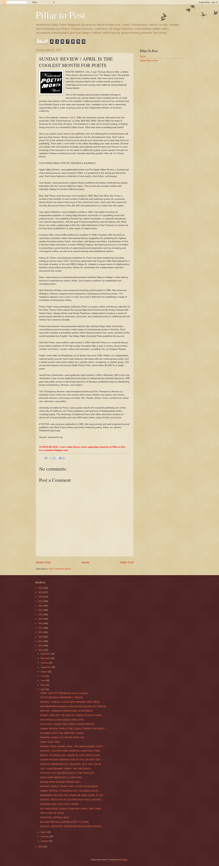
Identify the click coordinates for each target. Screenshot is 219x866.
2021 (40, 610)
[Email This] (51, 458)
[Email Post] (45, 458)
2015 (40, 637)
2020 (40, 614)
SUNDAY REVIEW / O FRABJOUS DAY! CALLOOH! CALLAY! (69, 791)
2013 (40, 645)
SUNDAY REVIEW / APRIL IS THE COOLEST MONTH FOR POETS (72, 728)
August (44, 671)
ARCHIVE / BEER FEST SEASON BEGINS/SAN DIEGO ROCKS (71, 826)
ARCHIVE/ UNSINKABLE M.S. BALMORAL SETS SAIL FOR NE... (71, 764)
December (46, 654)
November (46, 658)
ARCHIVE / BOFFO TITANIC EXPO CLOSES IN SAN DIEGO (69, 786)
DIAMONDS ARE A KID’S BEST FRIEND (59, 804)
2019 (40, 619)
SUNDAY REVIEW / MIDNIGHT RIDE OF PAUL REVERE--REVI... (71, 759)
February (45, 836)
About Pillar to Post (149, 60)
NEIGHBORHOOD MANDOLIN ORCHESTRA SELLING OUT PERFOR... (74, 706)
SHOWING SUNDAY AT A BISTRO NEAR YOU (62, 737)
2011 (40, 846)
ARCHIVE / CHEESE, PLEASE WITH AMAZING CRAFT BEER (70, 702)
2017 (40, 628)
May (43, 685)
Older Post (127, 562)
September (46, 667)
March (44, 832)
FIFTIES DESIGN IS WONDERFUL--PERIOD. (61, 697)
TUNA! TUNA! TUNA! (50, 742)
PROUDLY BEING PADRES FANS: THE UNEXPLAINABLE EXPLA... (72, 746)
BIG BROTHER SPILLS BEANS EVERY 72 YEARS (64, 822)
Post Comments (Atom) (60, 569)
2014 (40, 641)
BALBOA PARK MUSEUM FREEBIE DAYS (60, 782)
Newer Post (43, 562)
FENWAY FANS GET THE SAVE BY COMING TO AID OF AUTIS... (71, 715)
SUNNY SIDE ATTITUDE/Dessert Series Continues (64, 693)
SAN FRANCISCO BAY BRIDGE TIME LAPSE (62, 720)
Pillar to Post (60, 14)
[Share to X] (57, 458)
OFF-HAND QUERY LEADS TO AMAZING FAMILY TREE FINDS (70, 809)
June (43, 680)
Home (85, 562)
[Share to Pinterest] (63, 458)
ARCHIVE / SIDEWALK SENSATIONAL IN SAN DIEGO (66, 711)
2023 (40, 601)
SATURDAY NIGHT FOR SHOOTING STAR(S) (62, 733)
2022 (40, 606)
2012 (40, 650)
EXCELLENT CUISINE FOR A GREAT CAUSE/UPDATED (67, 724)
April (43, 689)
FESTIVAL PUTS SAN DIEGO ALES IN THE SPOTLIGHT (67, 773)
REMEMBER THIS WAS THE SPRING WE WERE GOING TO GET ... (73, 795)
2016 (40, 632)
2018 (40, 623)
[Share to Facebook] (60, 458)
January (45, 841)
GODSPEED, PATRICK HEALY (54, 817)
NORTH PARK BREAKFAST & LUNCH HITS (61, 777)
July (43, 676)
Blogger (123, 859)
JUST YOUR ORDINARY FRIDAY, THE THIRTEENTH (65, 768)
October (45, 663)
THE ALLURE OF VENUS (52, 813)
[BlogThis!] (54, 458)
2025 (40, 592)
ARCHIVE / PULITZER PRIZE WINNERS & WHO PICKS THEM (70, 751)
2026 (40, 588)
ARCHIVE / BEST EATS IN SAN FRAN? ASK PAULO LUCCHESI (70, 800)
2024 (40, 597)
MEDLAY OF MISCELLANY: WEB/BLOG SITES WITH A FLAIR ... (71, 755)
